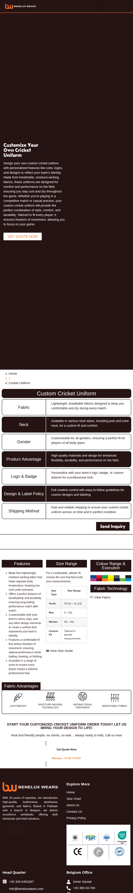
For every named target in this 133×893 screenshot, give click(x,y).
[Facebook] (6, 830)
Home (13, 373)
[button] (101, 6)
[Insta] (14, 830)
